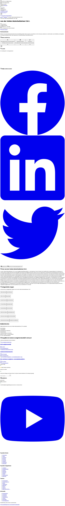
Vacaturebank (5, 497)
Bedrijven (5, 17)
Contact (6, 11)
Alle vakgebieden (5, 500)
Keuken (3, 486)
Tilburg (3, 456)
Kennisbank (4, 495)
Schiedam (4, 461)
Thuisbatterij (4, 484)
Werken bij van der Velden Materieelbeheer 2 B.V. (15, 266)
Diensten (2, 5)
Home (1, 17)
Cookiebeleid (17, 504)
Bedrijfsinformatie (4, 266)
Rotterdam (4, 463)
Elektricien (4, 476)
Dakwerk (4, 487)
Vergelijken (2, 11)
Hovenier (4, 470)
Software (5, 5)
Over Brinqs (4, 494)
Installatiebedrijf (5, 469)
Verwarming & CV (5, 482)
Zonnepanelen (5, 480)
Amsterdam (4, 455)
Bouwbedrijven (5, 493)
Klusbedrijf (4, 471)
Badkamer (4, 485)
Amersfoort (4, 462)
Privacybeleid (2, 504)
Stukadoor (4, 472)
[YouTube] (32, 450)
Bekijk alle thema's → (6, 489)
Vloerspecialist (5, 475)
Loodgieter (4, 467)
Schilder (3, 473)
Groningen (4, 457)
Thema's (2, 8)
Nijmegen (4, 458)
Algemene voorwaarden (10, 504)
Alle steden (4, 499)
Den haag (4, 460)
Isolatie (3, 483)
